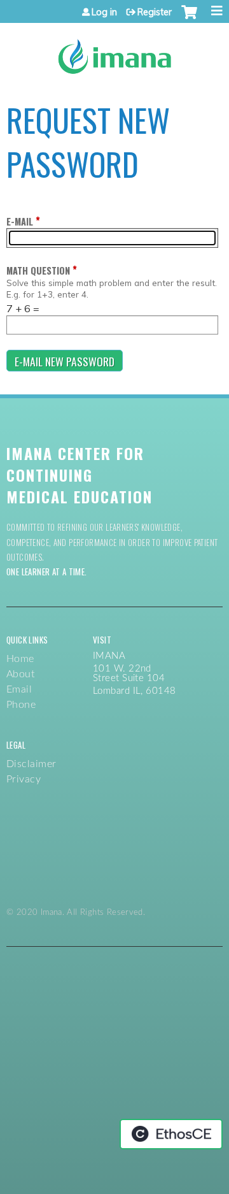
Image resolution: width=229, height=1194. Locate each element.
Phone (21, 705)
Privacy (23, 779)
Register (154, 12)
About (20, 674)
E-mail (19, 221)
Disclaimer (31, 764)
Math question (38, 270)
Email (19, 689)
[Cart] (189, 18)
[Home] (114, 52)
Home (20, 659)
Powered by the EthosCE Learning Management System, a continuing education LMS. (171, 1134)
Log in (104, 12)
